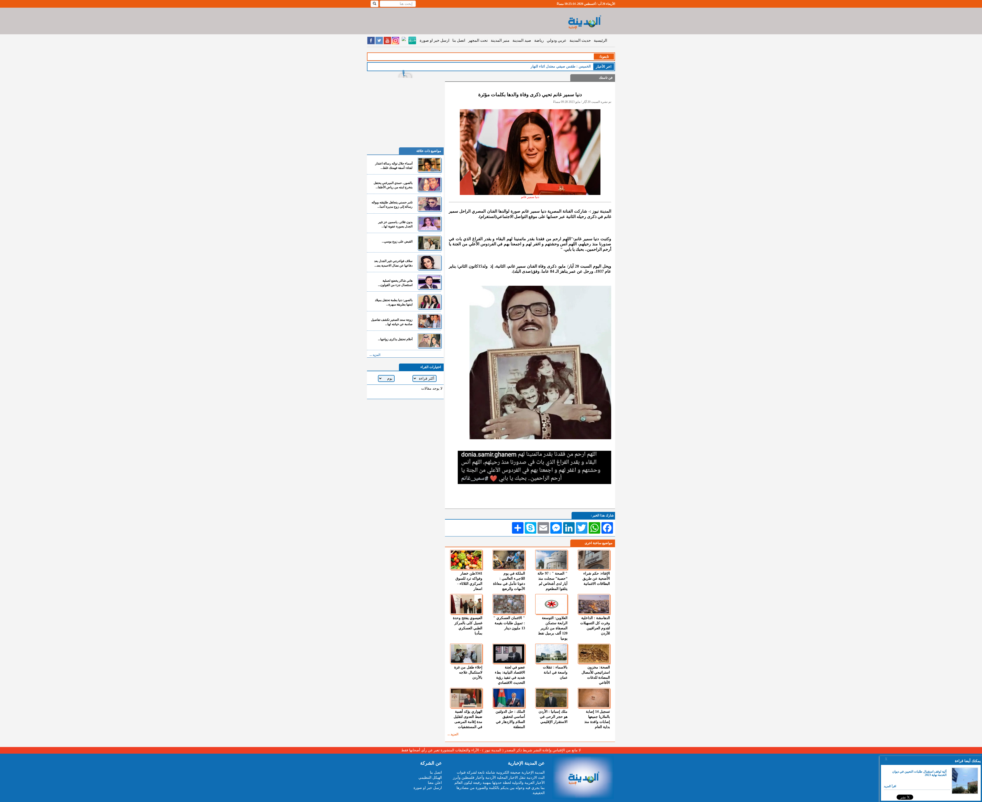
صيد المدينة (521, 40)
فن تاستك (605, 78)
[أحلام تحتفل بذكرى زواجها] (429, 340)
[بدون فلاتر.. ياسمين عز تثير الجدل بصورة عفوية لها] (429, 223)
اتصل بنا (458, 40)
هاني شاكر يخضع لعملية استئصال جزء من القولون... (395, 283)
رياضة (539, 40)
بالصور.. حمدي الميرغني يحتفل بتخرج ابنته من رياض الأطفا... (393, 185)
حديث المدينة (580, 40)
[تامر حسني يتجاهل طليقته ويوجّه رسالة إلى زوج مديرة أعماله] (429, 203)
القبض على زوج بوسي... (397, 241)
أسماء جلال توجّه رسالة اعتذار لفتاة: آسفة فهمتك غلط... (393, 166)
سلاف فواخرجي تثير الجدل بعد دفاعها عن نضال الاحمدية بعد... (393, 263)
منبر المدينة (500, 40)
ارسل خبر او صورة (434, 40)
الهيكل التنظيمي (430, 777)
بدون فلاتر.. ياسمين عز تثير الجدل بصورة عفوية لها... (395, 224)
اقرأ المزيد (890, 786)
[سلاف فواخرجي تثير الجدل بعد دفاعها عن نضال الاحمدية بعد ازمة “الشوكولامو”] (429, 262)
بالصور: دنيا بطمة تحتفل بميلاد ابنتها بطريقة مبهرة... (393, 302)
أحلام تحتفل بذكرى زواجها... (395, 339)
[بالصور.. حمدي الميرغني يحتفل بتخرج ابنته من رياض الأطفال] (429, 184)
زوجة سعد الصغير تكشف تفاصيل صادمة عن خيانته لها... (391, 322)
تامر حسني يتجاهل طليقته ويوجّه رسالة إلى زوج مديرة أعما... (392, 204)
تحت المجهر (478, 40)
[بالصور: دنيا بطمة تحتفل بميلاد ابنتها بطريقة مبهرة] (429, 301)
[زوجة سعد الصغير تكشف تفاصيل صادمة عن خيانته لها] (429, 321)
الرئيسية (600, 40)
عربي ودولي (556, 40)
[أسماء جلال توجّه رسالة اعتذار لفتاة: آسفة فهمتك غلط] (429, 165)
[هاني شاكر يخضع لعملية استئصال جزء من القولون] (429, 282)
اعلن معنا (435, 783)
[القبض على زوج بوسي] (429, 243)
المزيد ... (453, 734)
